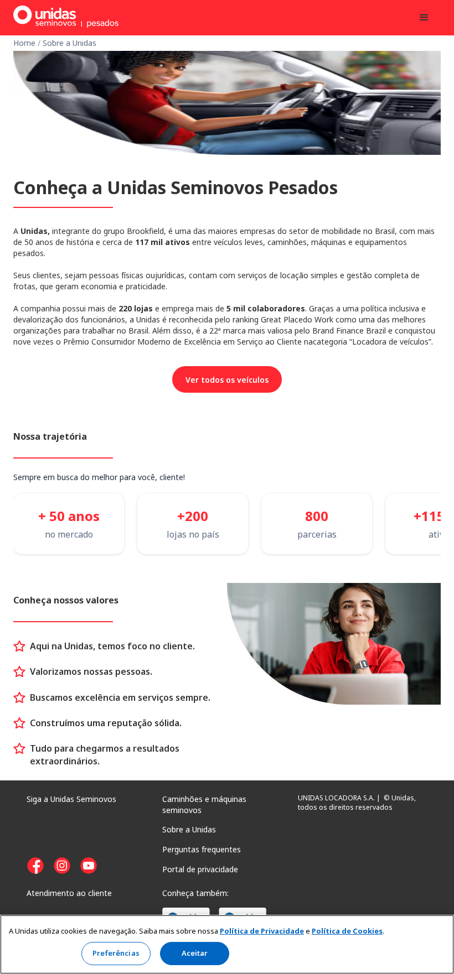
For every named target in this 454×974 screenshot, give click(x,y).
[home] (65, 14)
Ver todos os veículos (227, 379)
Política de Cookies (347, 931)
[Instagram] (62, 865)
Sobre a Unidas (69, 43)
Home (25, 43)
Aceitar (195, 953)
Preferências (116, 953)
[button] (424, 17)
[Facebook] (35, 865)
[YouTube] (88, 865)
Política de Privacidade (262, 931)
